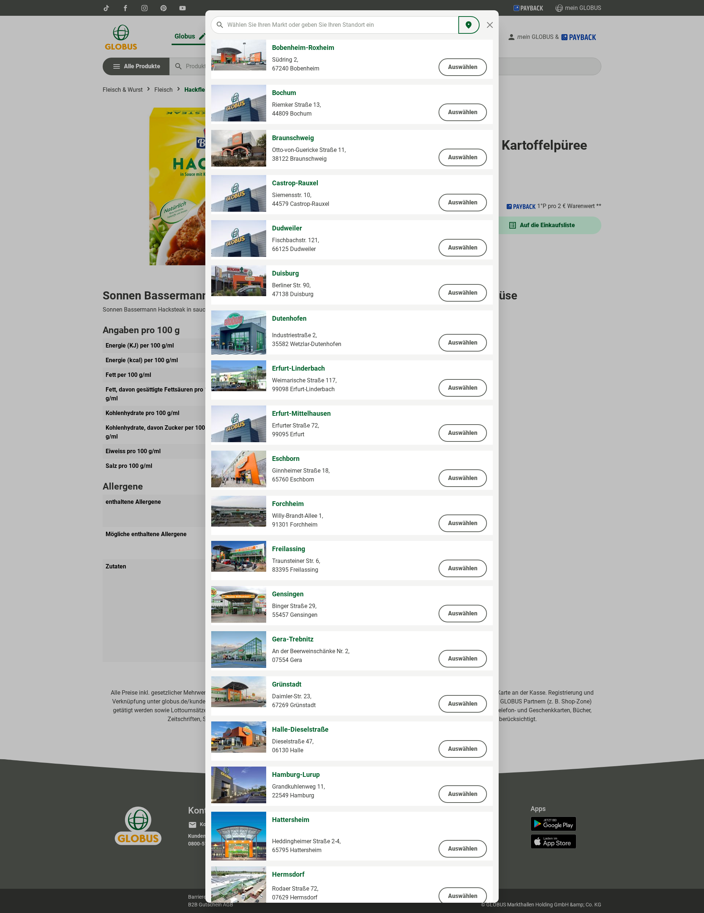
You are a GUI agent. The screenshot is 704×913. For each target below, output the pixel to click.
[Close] (490, 25)
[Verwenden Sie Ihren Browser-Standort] (469, 25)
